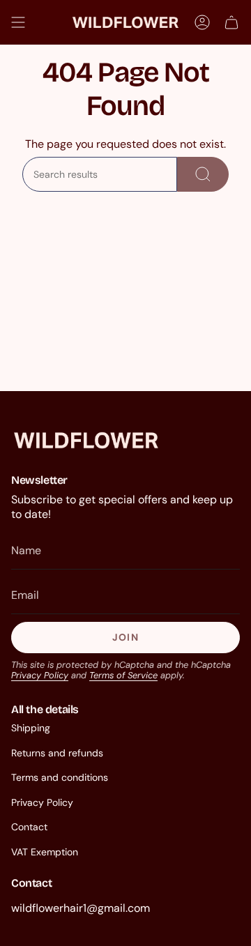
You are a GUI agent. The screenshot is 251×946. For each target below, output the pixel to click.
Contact (29, 827)
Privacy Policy (39, 675)
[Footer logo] (86, 440)
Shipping (30, 728)
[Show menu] (18, 22)
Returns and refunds (57, 753)
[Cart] (231, 22)
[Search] (203, 174)
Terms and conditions (59, 777)
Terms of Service (123, 675)
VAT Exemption (44, 852)
